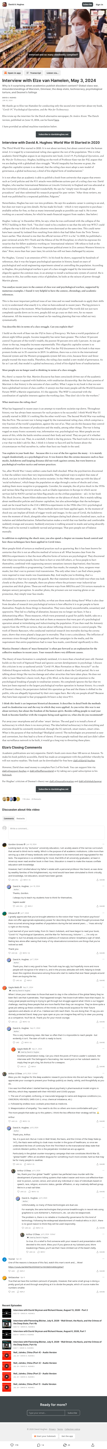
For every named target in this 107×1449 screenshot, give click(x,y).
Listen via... (53, 73)
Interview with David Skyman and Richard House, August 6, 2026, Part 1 (49, 1331)
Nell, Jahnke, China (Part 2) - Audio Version (35, 1373)
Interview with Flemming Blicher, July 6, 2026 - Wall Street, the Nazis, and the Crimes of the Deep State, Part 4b (57, 1322)
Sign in (99, 4)
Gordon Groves (15, 844)
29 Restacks (36, 799)
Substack (7, 775)
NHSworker (13, 1277)
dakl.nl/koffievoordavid (42, 771)
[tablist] (14, 818)
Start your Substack (46, 1436)
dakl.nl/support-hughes (14, 771)
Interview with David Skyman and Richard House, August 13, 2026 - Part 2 (50, 1310)
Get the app (67, 1436)
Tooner (11, 1258)
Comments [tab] (9, 818)
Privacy (52, 1429)
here (56, 120)
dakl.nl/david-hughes (84, 760)
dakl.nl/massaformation (61, 781)
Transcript (35, 73)
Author (16, 889)
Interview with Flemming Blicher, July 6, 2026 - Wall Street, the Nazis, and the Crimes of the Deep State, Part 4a (57, 1343)
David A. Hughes (9, 98)
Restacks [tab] (21, 818)
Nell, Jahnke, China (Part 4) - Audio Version (35, 1352)
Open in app (14, 73)
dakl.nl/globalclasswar (90, 781)
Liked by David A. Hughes (21, 991)
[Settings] (103, 64)
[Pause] (3, 64)
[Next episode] (9, 64)
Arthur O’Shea (15, 1073)
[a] (6, 1313)
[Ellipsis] (103, 844)
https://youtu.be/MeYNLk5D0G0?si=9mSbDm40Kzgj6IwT (36, 1267)
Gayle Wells (14, 987)
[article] (53, 1313)
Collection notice (72, 1429)
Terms (60, 1429)
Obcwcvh (12, 913)
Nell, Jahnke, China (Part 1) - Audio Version (34, 1384)
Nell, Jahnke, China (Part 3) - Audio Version (35, 1363)
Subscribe (87, 4)
